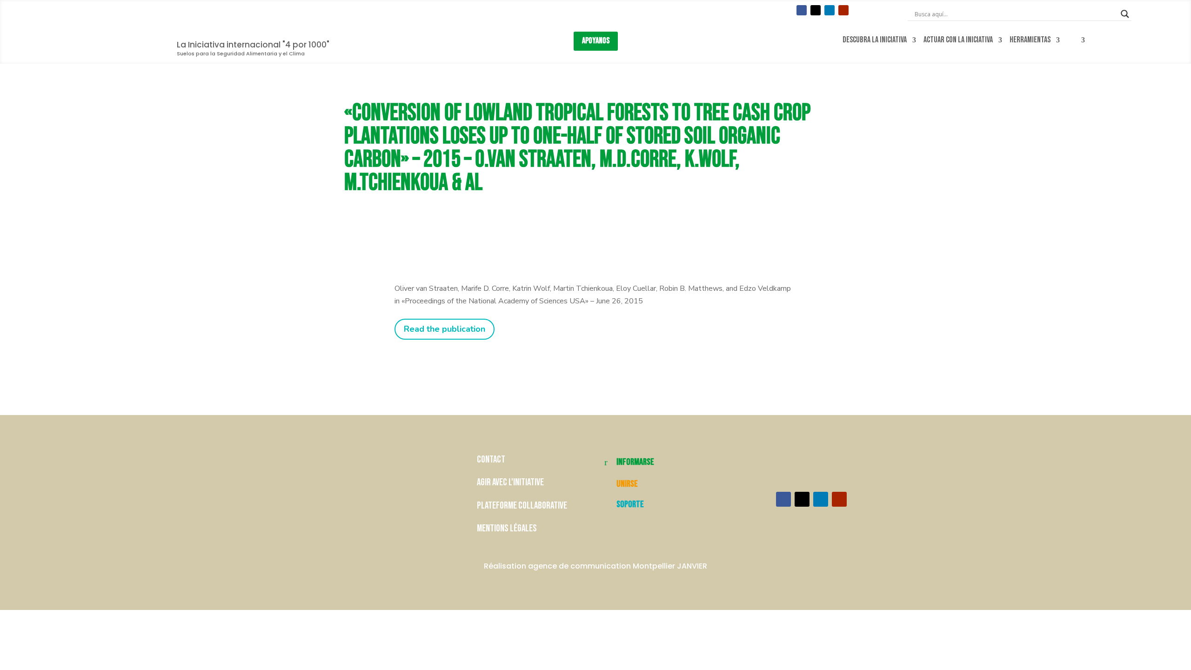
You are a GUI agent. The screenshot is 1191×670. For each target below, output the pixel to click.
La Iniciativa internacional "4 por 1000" (253, 44)
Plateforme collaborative (522, 505)
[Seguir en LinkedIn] (829, 10)
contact (492, 459)
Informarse (635, 462)
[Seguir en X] (815, 10)
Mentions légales (507, 528)
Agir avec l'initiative (510, 482)
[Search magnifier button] (1124, 13)
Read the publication (444, 329)
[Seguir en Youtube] (843, 10)
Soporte (630, 504)
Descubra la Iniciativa (875, 40)
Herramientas (1030, 40)
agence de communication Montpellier (601, 566)
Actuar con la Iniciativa (958, 40)
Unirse (627, 483)
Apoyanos (595, 41)
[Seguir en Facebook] (801, 10)
